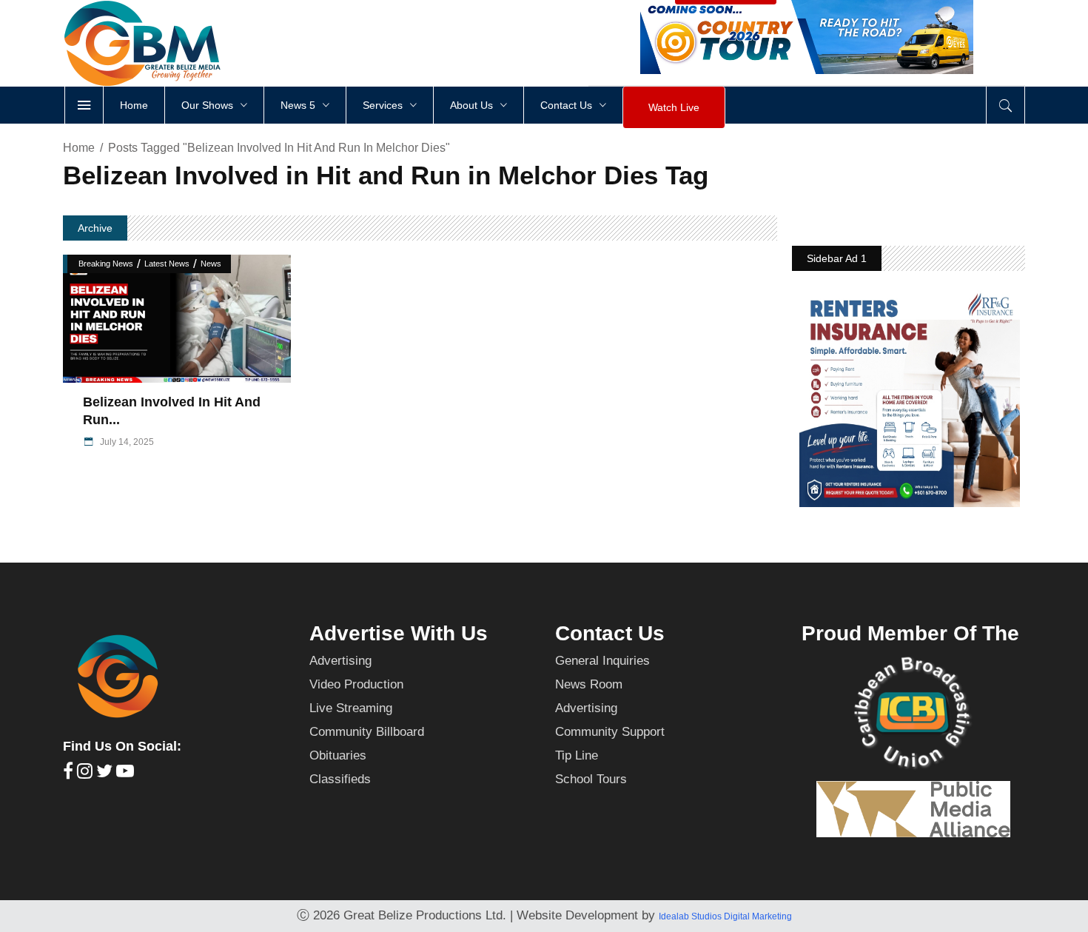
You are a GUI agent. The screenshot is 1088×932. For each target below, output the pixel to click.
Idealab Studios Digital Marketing (725, 916)
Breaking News (105, 263)
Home (79, 147)
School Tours (591, 779)
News (211, 263)
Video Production (356, 684)
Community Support (610, 732)
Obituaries (337, 755)
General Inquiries (602, 661)
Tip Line (576, 755)
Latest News (166, 263)
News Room (588, 684)
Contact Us (610, 633)
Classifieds (340, 779)
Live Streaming (350, 708)
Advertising (340, 661)
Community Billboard (366, 732)
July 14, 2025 (126, 442)
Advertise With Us (398, 633)
